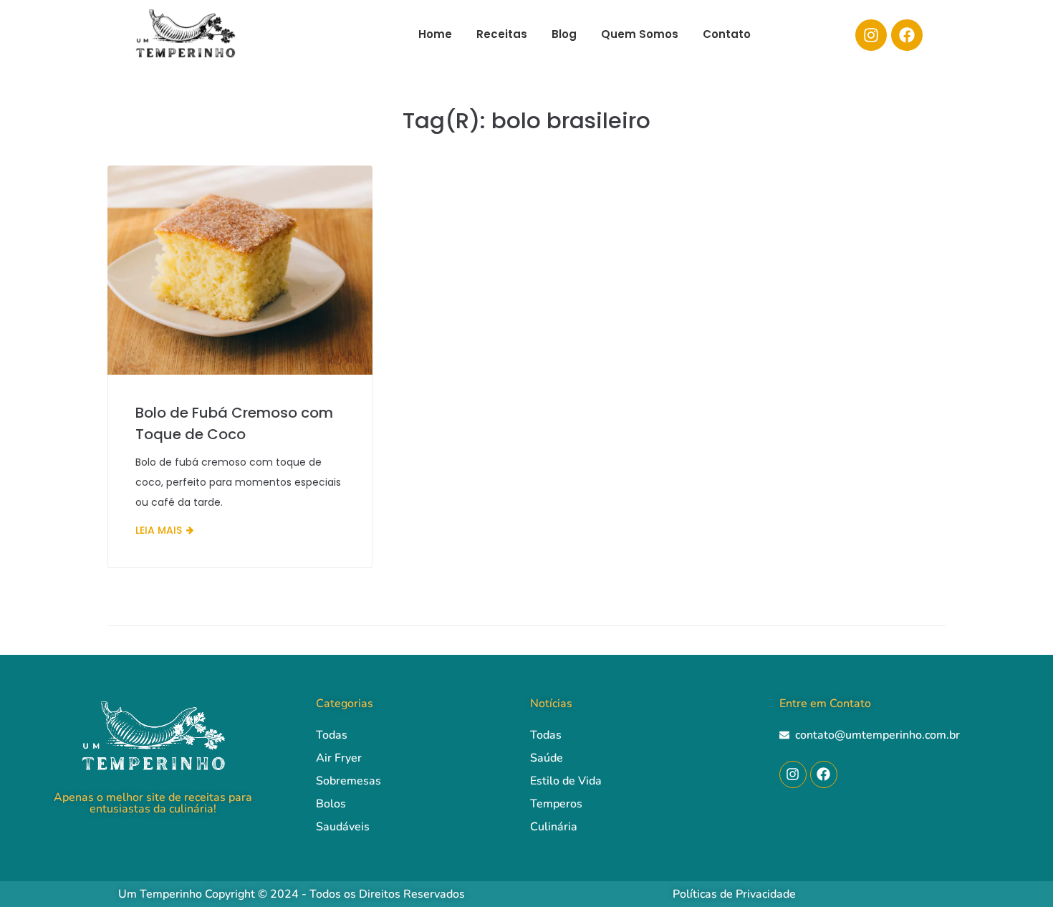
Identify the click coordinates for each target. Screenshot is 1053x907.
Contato (727, 34)
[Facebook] (907, 35)
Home (435, 34)
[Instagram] (871, 35)
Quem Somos (639, 34)
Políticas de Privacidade (734, 894)
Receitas (501, 34)
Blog (564, 34)
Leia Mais (158, 530)
